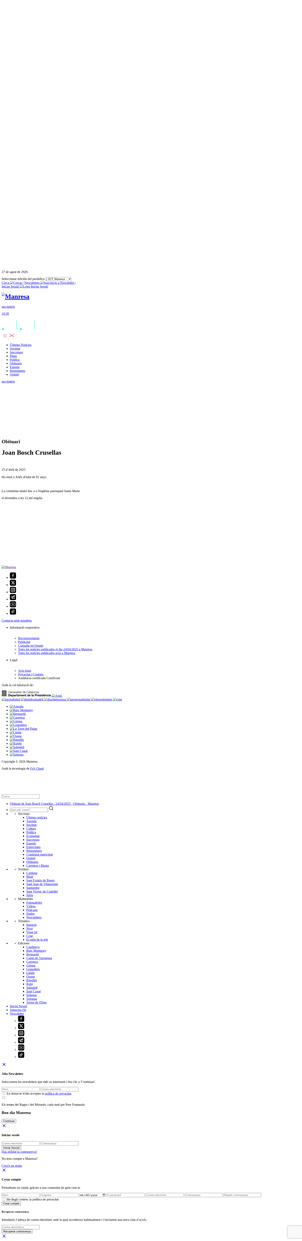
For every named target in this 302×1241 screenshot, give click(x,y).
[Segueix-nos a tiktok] (13, 613)
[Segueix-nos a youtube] (13, 606)
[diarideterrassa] (55, 699)
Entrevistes (33, 847)
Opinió (14, 374)
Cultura (31, 828)
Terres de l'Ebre (36, 1002)
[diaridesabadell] (32, 699)
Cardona (31, 873)
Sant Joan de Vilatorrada (42, 884)
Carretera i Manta (37, 865)
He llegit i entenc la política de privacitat (33, 1199)
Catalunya (32, 947)
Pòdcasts (32, 910)
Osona (30, 976)
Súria (29, 895)
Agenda (31, 821)
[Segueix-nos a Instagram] (13, 592)
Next (29, 928)
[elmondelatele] (102, 699)
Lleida (30, 973)
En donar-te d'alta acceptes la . (39, 1093)
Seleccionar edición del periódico (23, 279)
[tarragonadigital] (79, 699)
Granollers (33, 969)
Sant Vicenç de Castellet (42, 891)
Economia (32, 836)
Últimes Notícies (20, 345)
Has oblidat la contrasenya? (19, 1151)
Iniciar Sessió (18, 1006)
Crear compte (11, 1203)
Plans (13, 356)
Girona (30, 965)
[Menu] (8, 338)
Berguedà (32, 954)
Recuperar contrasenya (17, 1231)
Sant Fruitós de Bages (40, 880)
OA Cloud (37, 768)
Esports (15, 367)
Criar (29, 936)
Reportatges (17, 370)
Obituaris (16, 363)
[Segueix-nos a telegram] (13, 599)
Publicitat (24, 642)
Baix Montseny (36, 950)
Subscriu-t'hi (18, 1010)
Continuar (9, 1121)
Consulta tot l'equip (30, 645)
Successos (16, 352)
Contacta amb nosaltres (17, 620)
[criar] (117, 699)
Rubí (29, 984)
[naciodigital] (11, 699)
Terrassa (31, 998)
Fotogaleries (34, 902)
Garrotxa (32, 961)
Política (15, 359)
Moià (29, 876)
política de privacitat (58, 1093)
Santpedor (32, 887)
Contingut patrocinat (39, 854)
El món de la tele (37, 939)
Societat (15, 348)
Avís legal (24, 670)
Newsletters (32, 283)
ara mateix (8, 381)
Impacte (31, 924)
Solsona (31, 995)
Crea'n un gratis (12, 1165)
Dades (30, 913)
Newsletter (17, 1013)
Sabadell (31, 987)
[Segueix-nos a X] (13, 584)
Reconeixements (28, 638)
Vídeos (31, 906)
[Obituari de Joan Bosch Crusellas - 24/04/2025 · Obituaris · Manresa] (15, 296)
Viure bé (31, 932)
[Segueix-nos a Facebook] (13, 577)
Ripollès (31, 980)
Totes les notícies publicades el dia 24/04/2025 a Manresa (55, 649)
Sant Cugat (33, 991)
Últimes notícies (36, 817)
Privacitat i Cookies (30, 674)
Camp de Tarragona (39, 958)
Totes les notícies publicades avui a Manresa (46, 653)
